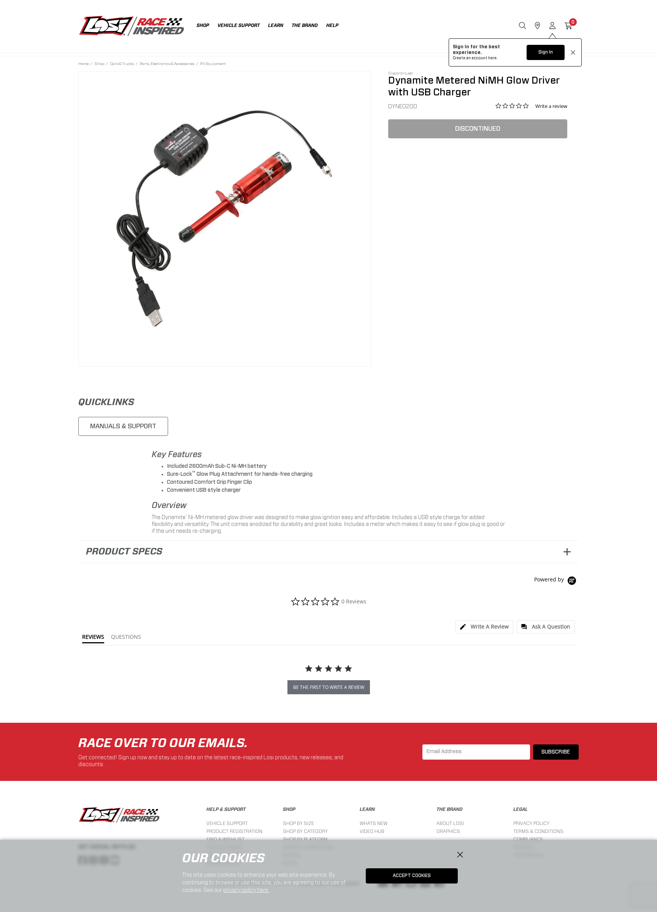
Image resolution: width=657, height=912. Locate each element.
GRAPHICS (448, 831)
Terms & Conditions (538, 831)
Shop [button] (203, 25)
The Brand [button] (305, 25)
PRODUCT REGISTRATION (234, 831)
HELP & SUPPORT (226, 809)
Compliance (528, 839)
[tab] (484, 626)
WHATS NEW (373, 823)
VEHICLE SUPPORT (227, 823)
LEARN (367, 809)
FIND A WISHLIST (225, 839)
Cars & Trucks (122, 63)
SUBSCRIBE (555, 752)
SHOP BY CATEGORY (305, 831)
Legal (520, 809)
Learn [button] (275, 25)
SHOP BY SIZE (298, 823)
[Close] (460, 855)
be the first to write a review (328, 687)
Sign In (545, 52)
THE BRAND (449, 809)
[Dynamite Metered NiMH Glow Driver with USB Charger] (225, 217)
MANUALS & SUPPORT (123, 426)
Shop (99, 63)
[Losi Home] (131, 26)
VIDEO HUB (372, 831)
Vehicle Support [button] (238, 25)
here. (493, 58)
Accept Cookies (412, 875)
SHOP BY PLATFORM (305, 839)
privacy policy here (246, 890)
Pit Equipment (213, 63)
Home (83, 63)
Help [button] (332, 25)
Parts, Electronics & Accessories (167, 63)
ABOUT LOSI (450, 823)
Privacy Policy (531, 823)
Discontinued (477, 128)
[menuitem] (207, 26)
